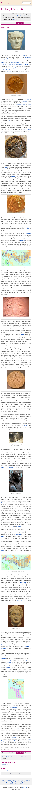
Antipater (27, 660)
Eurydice (9, 662)
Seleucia (11, 526)
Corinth (9, 120)
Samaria (3, 536)
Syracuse (11, 70)
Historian (27, 23)
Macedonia (12, 64)
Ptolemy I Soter (20, 757)
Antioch (18, 526)
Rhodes (23, 334)
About (3, 780)
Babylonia (15, 61)
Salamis (13, 176)
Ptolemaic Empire (14, 707)
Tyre (8, 550)
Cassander (4, 64)
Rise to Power (12, 23)
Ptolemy (3, 658)
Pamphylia (18, 104)
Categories (6, 782)
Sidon (2, 550)
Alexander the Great (22, 15)
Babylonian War (15, 62)
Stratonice (18, 534)
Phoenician (24, 101)
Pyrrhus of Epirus (22, 582)
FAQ (21, 782)
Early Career (4, 23)
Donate (26, 782)
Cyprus (29, 99)
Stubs (21, 783)
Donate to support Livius (16, 773)
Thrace (26, 64)
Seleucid (3, 467)
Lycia (23, 104)
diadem (27, 228)
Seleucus (3, 62)
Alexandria (4, 645)
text (17, 348)
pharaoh (22, 240)
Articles (8, 757)
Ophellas (15, 68)
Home (3, 757)
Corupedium (20, 600)
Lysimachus (19, 64)
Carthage (8, 71)
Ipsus (25, 425)
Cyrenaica (3, 503)
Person (13, 757)
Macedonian (8, 15)
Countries (20, 780)
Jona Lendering (4, 770)
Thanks (17, 782)
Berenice (8, 667)
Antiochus (13, 737)
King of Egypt (20, 23)
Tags (12, 782)
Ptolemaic (11, 467)
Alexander (16, 451)
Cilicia (29, 739)
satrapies (3, 327)
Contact (11, 783)
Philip (8, 225)
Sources (15, 780)
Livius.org (5, 3)
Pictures (9, 780)
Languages (27, 780)
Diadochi (15, 19)
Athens (6, 167)
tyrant (5, 70)
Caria (29, 104)
